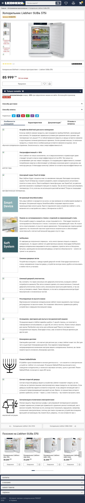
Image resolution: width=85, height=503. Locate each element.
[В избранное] (44, 84)
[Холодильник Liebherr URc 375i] (12, 445)
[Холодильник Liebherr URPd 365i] (73, 445)
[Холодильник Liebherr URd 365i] (32, 445)
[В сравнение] (50, 84)
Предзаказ (22, 84)
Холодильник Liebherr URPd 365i (72, 457)
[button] (33, 470)
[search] (58, 3)
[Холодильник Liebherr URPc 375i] (52, 445)
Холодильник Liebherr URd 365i (32, 457)
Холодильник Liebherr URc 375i (11, 457)
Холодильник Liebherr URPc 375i (52, 457)
